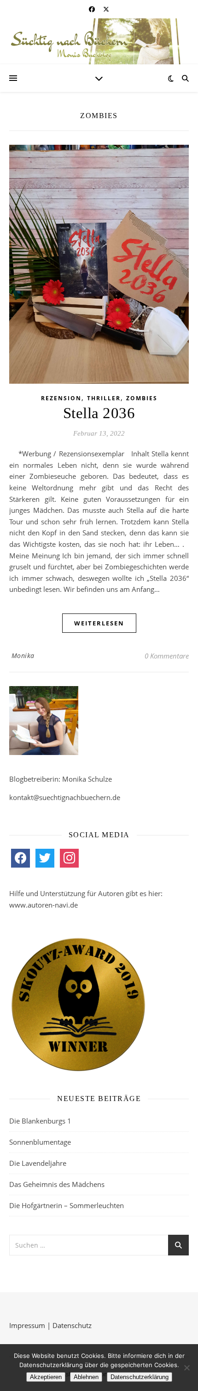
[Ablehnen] (186, 1367)
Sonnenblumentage (40, 1142)
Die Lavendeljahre (37, 1163)
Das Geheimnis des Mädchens (57, 1184)
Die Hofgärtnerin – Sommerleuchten (66, 1205)
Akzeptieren (46, 1377)
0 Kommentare (167, 655)
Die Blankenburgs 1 (40, 1120)
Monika (23, 655)
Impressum (27, 1325)
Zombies (141, 398)
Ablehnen (86, 1377)
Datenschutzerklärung (140, 1377)
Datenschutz (72, 1325)
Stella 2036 (99, 413)
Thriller (104, 398)
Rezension (61, 398)
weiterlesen (99, 623)
